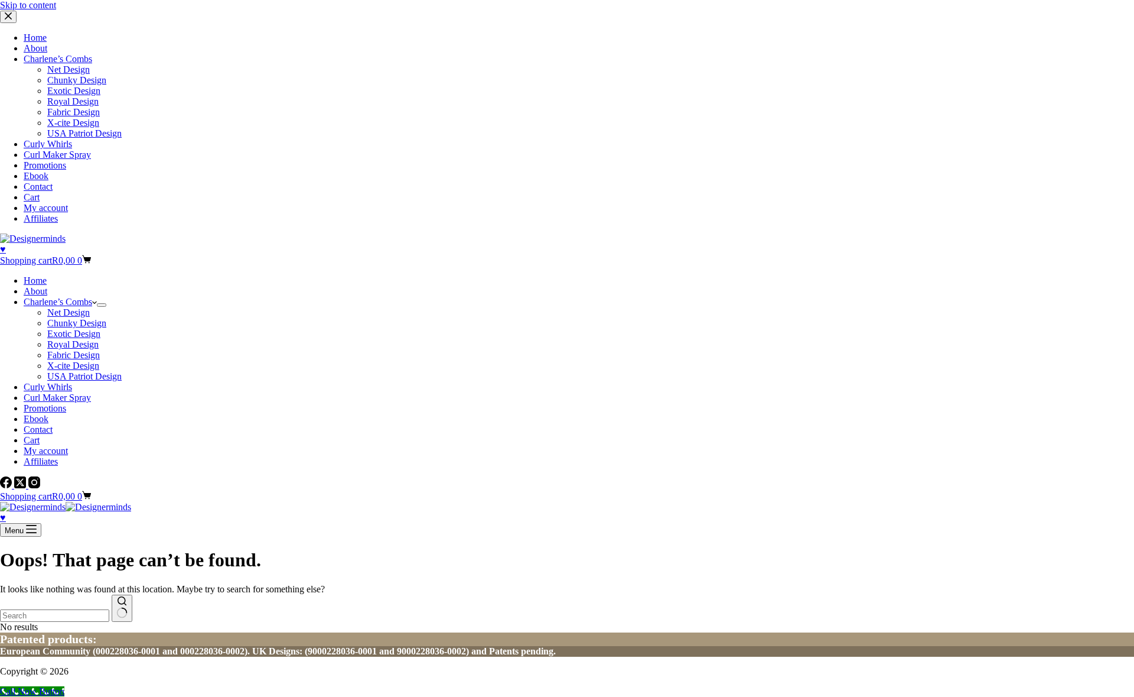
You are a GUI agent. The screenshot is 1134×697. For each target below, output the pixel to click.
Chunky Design (76, 323)
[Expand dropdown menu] (101, 305)
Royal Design (73, 344)
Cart (32, 440)
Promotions (45, 408)
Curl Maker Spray (57, 398)
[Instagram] (34, 485)
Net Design (68, 312)
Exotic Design (73, 334)
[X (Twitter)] (21, 485)
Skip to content (28, 5)
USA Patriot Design (84, 376)
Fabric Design (73, 355)
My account (46, 451)
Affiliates (41, 461)
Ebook (36, 419)
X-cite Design (73, 366)
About (35, 291)
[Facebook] (7, 485)
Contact (38, 429)
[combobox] (54, 616)
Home (35, 280)
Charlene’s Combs (58, 302)
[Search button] (122, 608)
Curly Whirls (48, 387)
